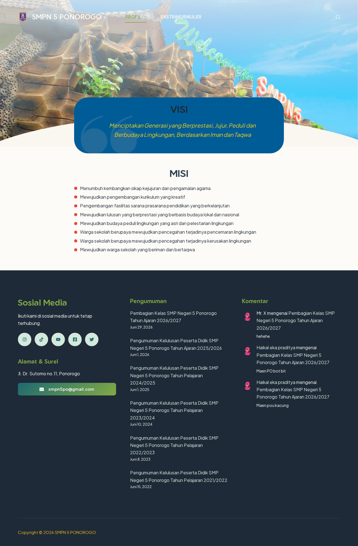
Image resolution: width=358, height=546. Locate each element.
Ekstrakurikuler (181, 17)
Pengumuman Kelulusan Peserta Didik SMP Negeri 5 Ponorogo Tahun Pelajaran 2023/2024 (174, 410)
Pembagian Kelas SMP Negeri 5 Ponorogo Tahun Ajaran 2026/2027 (295, 320)
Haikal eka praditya (275, 347)
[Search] (338, 17)
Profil (133, 17)
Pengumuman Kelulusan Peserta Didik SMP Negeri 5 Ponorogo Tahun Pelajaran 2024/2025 (174, 375)
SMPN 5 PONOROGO (67, 16)
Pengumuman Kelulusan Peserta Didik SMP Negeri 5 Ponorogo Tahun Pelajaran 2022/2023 (174, 445)
